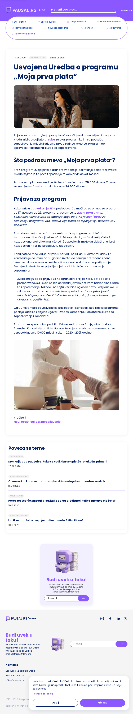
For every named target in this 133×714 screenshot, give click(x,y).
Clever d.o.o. (23, 705)
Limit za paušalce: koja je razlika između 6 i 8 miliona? (45, 520)
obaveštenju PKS (43, 208)
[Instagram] (102, 618)
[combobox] (83, 10)
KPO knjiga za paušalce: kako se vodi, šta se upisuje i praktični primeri (57, 461)
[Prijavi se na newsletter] (83, 598)
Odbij (55, 702)
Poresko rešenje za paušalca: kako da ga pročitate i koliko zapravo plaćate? (62, 500)
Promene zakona (37, 58)
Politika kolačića (43, 693)
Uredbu (50, 140)
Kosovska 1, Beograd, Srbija (20, 670)
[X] (125, 618)
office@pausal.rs (15, 680)
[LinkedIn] (118, 618)
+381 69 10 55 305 (15, 675)
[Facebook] (110, 618)
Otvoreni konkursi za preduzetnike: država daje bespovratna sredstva (57, 481)
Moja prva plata (89, 213)
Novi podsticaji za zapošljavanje (37, 422)
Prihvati (102, 702)
